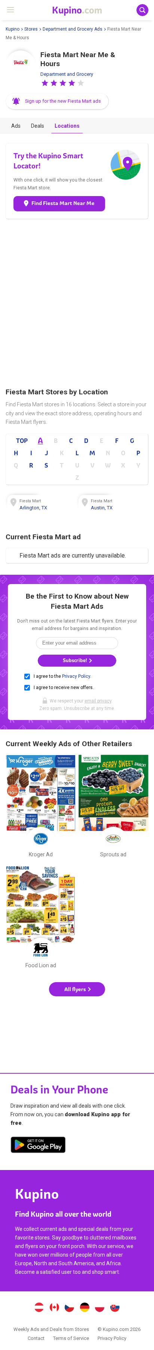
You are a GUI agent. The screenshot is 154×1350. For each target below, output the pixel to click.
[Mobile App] (38, 1146)
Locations (67, 126)
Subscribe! (75, 660)
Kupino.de (84, 1308)
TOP (22, 440)
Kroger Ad (41, 808)
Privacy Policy (76, 676)
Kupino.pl (99, 1308)
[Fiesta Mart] (21, 65)
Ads (16, 126)
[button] (44, 82)
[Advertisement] (77, 303)
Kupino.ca (54, 1308)
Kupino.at (38, 1308)
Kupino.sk (115, 1308)
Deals (37, 126)
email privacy (97, 701)
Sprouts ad (113, 808)
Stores (31, 29)
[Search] (142, 10)
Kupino (12, 29)
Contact (36, 1338)
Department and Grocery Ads (72, 29)
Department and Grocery (66, 74)
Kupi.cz (69, 1308)
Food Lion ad (41, 919)
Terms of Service (71, 1338)
